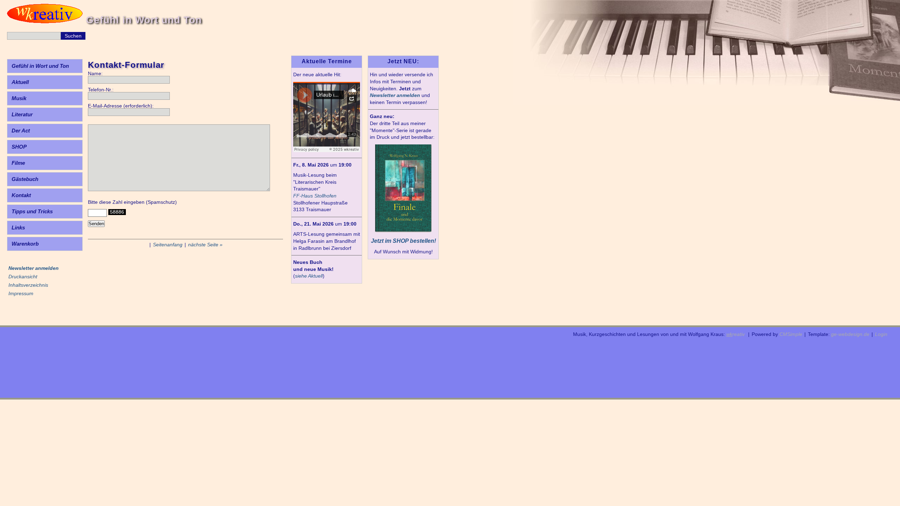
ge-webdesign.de (850, 334)
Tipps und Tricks (32, 211)
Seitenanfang (167, 244)
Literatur (22, 114)
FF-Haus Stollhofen (314, 196)
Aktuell (20, 82)
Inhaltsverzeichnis (28, 285)
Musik (19, 98)
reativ (735, 334)
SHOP (19, 147)
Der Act (21, 131)
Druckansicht (22, 276)
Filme (18, 163)
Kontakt (21, 195)
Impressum (20, 293)
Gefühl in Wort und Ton (40, 66)
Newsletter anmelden (395, 95)
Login (881, 334)
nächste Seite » (205, 244)
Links (18, 228)
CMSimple (790, 334)
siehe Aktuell (309, 276)
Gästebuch (25, 179)
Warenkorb (25, 244)
